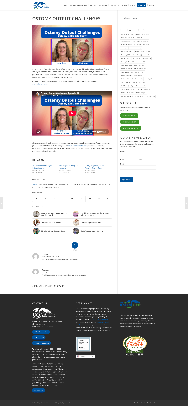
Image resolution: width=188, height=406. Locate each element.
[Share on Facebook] (36, 199)
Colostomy (140, 37)
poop (50, 187)
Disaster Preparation (128, 44)
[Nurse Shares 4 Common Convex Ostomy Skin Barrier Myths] (186, 203)
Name (123, 151)
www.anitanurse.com (40, 84)
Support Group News (138, 86)
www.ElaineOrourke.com (77, 146)
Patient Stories (139, 75)
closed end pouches (45, 184)
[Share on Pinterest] (63, 199)
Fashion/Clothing (127, 51)
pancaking (43, 187)
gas (74, 184)
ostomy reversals (140, 68)
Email (122, 164)
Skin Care (143, 82)
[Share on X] (45, 199)
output (35, 187)
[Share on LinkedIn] (72, 199)
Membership (125, 58)
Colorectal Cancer (127, 37)
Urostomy (139, 96)
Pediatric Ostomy (127, 79)
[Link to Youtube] (147, 402)
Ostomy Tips (139, 72)
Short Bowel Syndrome (129, 82)
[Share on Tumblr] (81, 199)
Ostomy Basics (126, 65)
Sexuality (148, 79)
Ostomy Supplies (127, 72)
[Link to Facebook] (134, 402)
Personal (139, 79)
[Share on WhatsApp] (54, 199)
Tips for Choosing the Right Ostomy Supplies (42, 167)
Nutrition (136, 58)
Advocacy (125, 34)
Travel (147, 89)
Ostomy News (139, 65)
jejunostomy (144, 55)
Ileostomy (125, 55)
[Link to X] (137, 402)
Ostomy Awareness (138, 62)
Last (140, 160)
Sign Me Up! (126, 179)
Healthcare (139, 51)
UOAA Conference (127, 92)
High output (82, 184)
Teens (139, 89)
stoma (56, 187)
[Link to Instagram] (154, 402)
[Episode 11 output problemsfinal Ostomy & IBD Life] (72, 45)
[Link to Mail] (151, 402)
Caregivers (146, 34)
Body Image (135, 34)
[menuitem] (65, 5)
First (122, 160)
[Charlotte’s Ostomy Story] (1, 203)
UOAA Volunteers (127, 96)
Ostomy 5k (146, 58)
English (82, 356)
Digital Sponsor (142, 41)
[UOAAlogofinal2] (41, 5)
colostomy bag (60, 184)
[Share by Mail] (107, 199)
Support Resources (128, 89)
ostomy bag (92, 184)
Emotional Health (143, 44)
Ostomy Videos (126, 75)
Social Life (125, 86)
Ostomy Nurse (126, 68)
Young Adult (150, 96)
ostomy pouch (104, 184)
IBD (148, 51)
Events (124, 48)
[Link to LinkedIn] (144, 402)
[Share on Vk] (90, 199)
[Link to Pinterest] (141, 402)
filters (69, 184)
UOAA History (141, 92)
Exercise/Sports (135, 48)
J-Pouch (135, 55)
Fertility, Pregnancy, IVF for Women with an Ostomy (94, 167)
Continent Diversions (128, 41)
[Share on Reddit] (98, 199)
